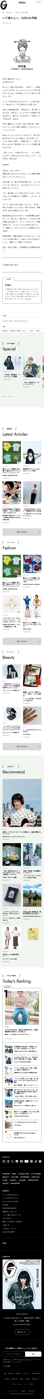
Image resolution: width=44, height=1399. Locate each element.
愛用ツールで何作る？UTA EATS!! (12, 1221)
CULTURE (14, 1177)
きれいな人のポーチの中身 (10, 1201)
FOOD (5, 1180)
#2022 (38, 331)
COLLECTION (23, 1174)
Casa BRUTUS (36, 1373)
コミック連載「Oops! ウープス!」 (12, 1215)
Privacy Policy (31, 1391)
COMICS (13, 1180)
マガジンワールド (13, 1391)
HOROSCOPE (33, 1180)
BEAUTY (6, 1177)
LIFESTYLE (36, 1177)
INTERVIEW (24, 1177)
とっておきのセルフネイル (10, 1198)
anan (5, 1373)
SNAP (14, 1174)
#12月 (31, 331)
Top (3, 12)
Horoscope (9, 12)
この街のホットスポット (10, 1228)
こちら (29, 299)
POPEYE (17, 1373)
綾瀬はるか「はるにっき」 (10, 1211)
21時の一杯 (6, 1225)
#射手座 (5, 331)
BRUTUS (11, 1373)
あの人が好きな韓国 (8, 1232)
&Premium (14, 1379)
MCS (31, 1384)
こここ (26, 1384)
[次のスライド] (7, 396)
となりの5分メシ (7, 1218)
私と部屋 (5, 1205)
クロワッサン (26, 1373)
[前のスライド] (4, 396)
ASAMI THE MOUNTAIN (9, 1208)
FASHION (6, 1174)
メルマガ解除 (6, 1366)
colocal (28, 1379)
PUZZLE (6, 1183)
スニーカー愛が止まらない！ (11, 1194)
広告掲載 (23, 1391)
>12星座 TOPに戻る (10, 265)
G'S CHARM (36, 1174)
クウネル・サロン (16, 1384)
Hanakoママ (35, 1379)
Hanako (7, 1379)
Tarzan (21, 1379)
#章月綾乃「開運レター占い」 (18, 331)
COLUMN (22, 1180)
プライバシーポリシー (24, 1359)
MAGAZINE (15, 1183)
